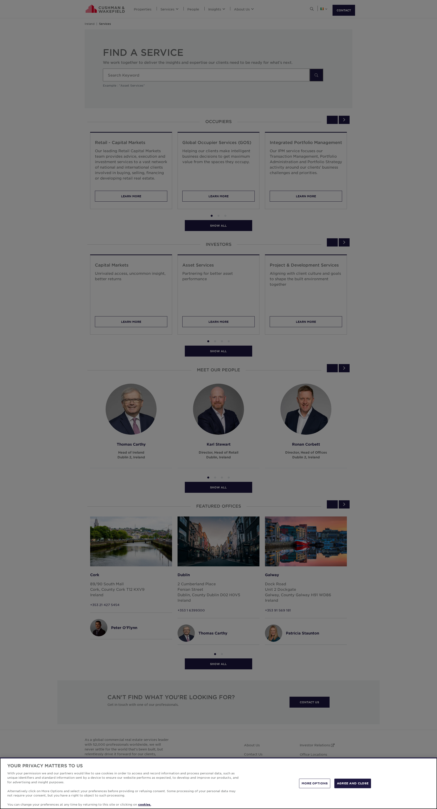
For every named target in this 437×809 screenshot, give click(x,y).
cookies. (144, 804)
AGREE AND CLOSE (352, 783)
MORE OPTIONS (315, 783)
